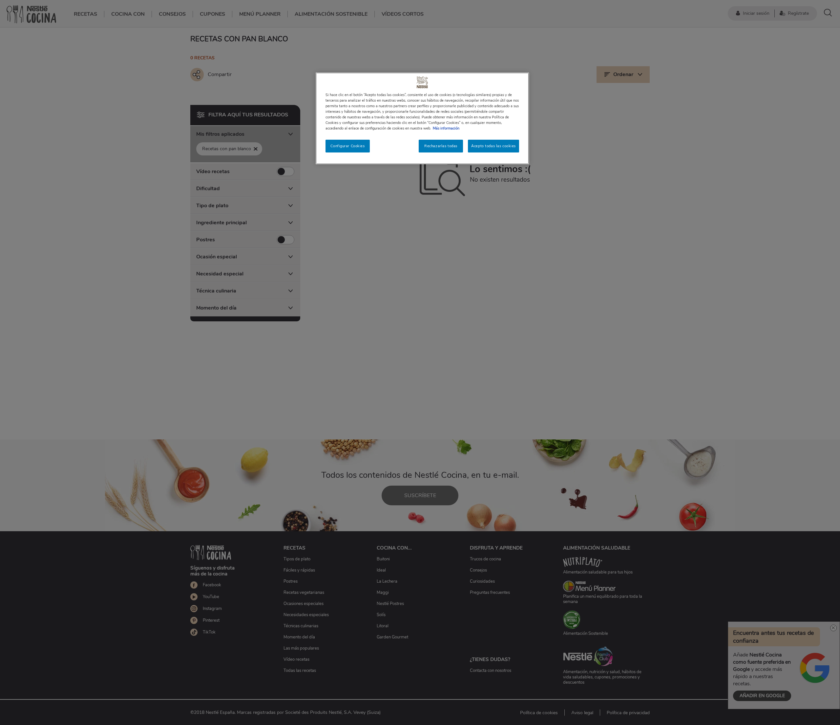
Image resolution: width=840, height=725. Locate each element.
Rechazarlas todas (440, 146)
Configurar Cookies (347, 146)
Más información (446, 128)
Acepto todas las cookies (493, 146)
